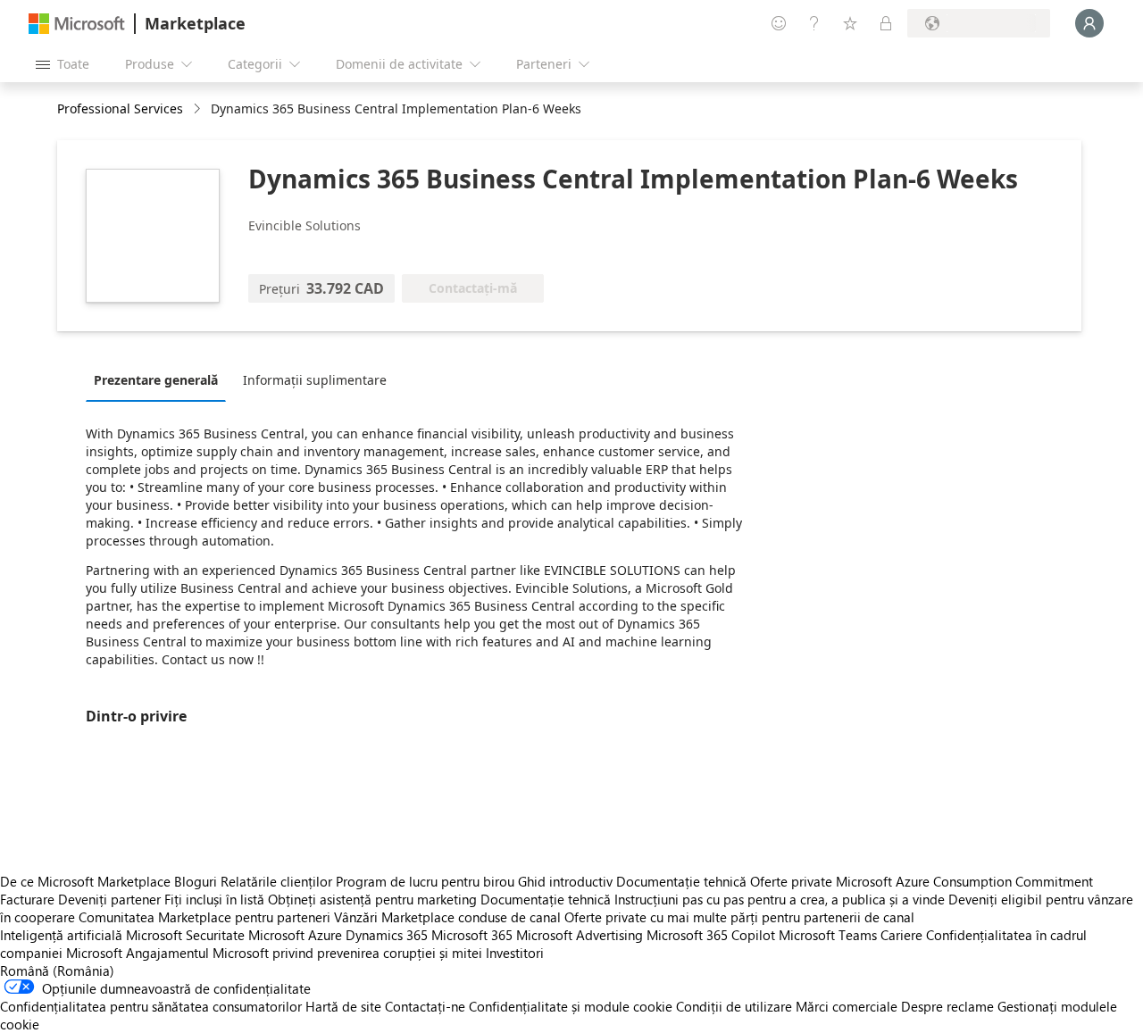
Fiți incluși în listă (214, 899)
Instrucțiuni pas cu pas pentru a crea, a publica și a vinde (779, 899)
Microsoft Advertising (579, 935)
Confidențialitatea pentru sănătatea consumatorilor (151, 1006)
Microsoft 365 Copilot (711, 935)
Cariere (901, 935)
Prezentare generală (156, 379)
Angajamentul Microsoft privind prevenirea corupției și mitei (304, 953)
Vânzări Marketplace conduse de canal (447, 917)
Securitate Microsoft (245, 935)
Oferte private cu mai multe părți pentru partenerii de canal (739, 917)
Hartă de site (343, 1006)
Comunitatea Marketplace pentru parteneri (204, 917)
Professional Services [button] (120, 108)
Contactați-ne (425, 1006)
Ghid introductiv (565, 881)
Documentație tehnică (681, 881)
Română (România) (57, 970)
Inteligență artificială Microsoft (91, 935)
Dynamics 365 (387, 935)
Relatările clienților (276, 881)
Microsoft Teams (828, 935)
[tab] (160, 379)
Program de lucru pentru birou (425, 881)
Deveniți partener (109, 899)
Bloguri (195, 881)
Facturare (27, 899)
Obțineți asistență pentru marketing (372, 899)
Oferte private (791, 881)
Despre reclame (947, 1006)
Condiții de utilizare (734, 1006)
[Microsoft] (77, 23)
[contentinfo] (198, 109)
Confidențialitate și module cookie (570, 1006)
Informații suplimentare (315, 379)
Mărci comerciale (846, 1006)
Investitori (515, 953)
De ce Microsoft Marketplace (85, 881)
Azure (325, 935)
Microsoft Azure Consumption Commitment (964, 881)
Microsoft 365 (472, 935)
